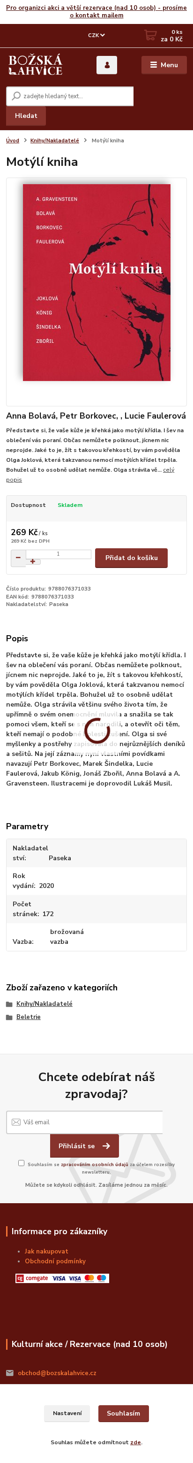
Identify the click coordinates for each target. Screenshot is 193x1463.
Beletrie (28, 1017)
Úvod (12, 140)
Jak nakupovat (46, 1251)
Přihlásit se (77, 1146)
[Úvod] (35, 65)
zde (135, 1442)
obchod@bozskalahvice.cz (57, 1373)
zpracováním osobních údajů (94, 1164)
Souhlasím (123, 1413)
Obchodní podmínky (55, 1261)
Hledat (26, 115)
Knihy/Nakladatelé (54, 140)
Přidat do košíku (131, 557)
